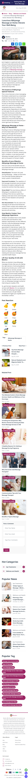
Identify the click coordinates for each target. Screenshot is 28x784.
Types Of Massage (7, 664)
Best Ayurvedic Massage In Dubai (11, 693)
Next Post (22, 346)
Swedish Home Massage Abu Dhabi (12, 705)
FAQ (3, 740)
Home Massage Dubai (8, 667)
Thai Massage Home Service (10, 684)
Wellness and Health (19, 13)
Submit (6, 550)
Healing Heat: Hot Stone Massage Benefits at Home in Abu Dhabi (19, 3)
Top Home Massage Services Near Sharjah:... (17, 352)
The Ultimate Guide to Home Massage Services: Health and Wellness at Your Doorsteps (13, 397)
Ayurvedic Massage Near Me (10, 690)
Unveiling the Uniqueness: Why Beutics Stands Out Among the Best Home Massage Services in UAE (13, 422)
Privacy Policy (18, 740)
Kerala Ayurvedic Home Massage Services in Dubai (18, 623)
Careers (4, 746)
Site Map (4, 751)
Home (5, 13)
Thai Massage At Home (9, 687)
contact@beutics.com (9, 763)
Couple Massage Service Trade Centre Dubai (13, 671)
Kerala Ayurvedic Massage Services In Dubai (13, 697)
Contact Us (7, 759)
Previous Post (7, 346)
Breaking (7, 3)
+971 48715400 (8, 761)
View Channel (8, 765)
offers (4, 748)
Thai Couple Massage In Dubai (11, 680)
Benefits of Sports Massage (10, 517)
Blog (10, 13)
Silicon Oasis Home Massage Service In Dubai (13, 676)
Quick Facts (5, 742)
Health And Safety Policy (20, 744)
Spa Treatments (11, 567)
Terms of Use (18, 742)
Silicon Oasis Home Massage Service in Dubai (19, 646)
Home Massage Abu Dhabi (10, 702)
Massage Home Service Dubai (10, 661)
